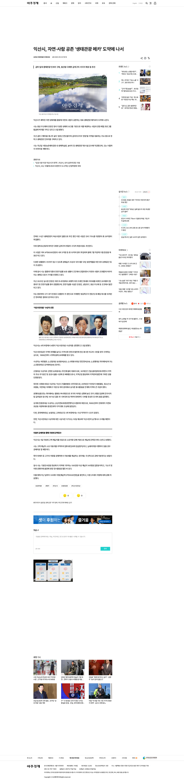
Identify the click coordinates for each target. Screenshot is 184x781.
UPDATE (145, 192)
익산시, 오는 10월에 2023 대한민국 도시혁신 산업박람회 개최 (58, 166)
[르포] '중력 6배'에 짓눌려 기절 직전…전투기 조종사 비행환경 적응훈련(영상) (72, 678)
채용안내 (50, 758)
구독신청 (40, 758)
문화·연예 (112, 3)
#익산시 (55, 486)
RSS (133, 758)
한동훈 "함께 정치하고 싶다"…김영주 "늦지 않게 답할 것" (100, 678)
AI (51, 3)
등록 (105, 549)
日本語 (141, 3)
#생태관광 (64, 486)
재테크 (65, 3)
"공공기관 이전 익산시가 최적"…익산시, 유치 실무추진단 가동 (57, 163)
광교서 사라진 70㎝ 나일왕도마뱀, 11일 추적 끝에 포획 (135, 220)
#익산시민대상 (75, 486)
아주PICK (122, 250)
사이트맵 (124, 758)
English (135, 3)
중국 (45, 3)
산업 (57, 3)
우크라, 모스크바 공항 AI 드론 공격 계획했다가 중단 (135, 229)
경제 (72, 3)
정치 (79, 3)
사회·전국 (88, 3)
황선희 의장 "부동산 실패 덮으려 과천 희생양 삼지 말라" (135, 210)
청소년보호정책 (89, 758)
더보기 (129, 337)
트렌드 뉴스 (123, 66)
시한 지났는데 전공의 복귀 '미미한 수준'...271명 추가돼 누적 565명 (44, 678)
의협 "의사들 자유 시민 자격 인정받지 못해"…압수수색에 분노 (100, 702)
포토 (103, 3)
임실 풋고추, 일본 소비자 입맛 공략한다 (133, 237)
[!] (150, 66)
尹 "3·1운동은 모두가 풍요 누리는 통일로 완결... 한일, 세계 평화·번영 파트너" (72, 702)
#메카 (47, 486)
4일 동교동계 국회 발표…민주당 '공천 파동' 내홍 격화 (44, 702)
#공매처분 (39, 486)
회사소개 (29, 758)
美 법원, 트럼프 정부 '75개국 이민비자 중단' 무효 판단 (135, 201)
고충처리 (113, 758)
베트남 (148, 304)
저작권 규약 (102, 758)
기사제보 (61, 758)
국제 (96, 3)
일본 (141, 304)
